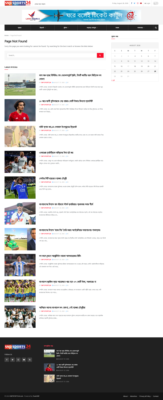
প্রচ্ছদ (19, 27)
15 (115, 66)
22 (115, 71)
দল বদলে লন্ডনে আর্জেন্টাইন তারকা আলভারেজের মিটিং (60, 256)
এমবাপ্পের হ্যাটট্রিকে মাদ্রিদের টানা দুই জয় (56, 152)
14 (155, 61)
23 (121, 71)
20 (148, 66)
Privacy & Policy (145, 396)
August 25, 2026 (58, 285)
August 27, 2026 (58, 82)
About (125, 396)
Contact (155, 396)
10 (128, 61)
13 (148, 61)
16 (121, 66)
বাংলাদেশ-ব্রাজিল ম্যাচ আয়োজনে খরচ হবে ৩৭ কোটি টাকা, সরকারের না (67, 281)
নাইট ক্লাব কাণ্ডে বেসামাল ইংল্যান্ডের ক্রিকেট (58, 127)
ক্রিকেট (42, 27)
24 (128, 71)
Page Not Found (16, 35)
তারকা (117, 27)
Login (148, 3)
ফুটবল (65, 27)
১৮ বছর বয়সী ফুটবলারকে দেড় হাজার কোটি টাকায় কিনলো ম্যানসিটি (66, 101)
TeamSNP (36, 396)
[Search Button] (100, 55)
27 (148, 71)
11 (135, 61)
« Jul (113, 80)
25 (135, 71)
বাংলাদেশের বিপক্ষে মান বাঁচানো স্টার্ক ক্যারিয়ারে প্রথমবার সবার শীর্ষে (66, 204)
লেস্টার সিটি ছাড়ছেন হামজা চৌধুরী (53, 178)
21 (155, 66)
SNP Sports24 (46, 82)
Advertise (133, 396)
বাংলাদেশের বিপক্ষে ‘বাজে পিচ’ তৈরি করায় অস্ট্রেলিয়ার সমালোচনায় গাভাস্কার (69, 230)
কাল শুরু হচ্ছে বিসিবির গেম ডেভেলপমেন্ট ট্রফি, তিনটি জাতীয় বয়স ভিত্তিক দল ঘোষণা (67, 353)
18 (135, 66)
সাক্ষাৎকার (140, 27)
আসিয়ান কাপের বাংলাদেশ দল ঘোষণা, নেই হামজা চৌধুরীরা (62, 307)
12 (141, 61)
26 (141, 71)
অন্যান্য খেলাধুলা (91, 27)
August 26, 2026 (58, 182)
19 (141, 66)
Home (7, 35)
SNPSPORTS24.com (16, 396)
